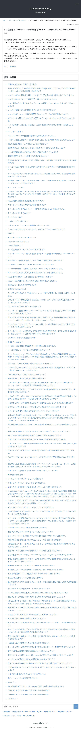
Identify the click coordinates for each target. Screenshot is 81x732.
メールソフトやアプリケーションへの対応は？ (25, 479)
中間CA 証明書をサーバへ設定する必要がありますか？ (28, 156)
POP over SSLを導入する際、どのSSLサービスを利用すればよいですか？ (36, 260)
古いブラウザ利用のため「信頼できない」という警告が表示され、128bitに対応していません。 (41, 294)
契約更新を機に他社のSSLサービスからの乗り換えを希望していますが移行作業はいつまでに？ (42, 426)
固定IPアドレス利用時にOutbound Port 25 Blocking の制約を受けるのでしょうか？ (40, 663)
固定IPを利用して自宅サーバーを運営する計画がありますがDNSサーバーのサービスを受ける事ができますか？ (41, 637)
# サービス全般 (30, 712)
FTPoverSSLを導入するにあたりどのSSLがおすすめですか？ (31, 264)
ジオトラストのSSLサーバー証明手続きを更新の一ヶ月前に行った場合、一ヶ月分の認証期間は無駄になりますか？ (42, 445)
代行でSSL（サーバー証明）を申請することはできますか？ (30, 363)
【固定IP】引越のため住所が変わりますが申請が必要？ (29, 690)
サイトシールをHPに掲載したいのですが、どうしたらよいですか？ (34, 411)
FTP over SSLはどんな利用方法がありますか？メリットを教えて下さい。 (36, 268)
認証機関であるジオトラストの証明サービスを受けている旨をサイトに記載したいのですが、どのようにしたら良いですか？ (41, 181)
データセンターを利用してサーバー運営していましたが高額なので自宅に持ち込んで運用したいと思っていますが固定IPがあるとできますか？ (41, 630)
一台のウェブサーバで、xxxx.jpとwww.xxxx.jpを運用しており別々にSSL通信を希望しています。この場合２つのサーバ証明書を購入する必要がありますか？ (42, 397)
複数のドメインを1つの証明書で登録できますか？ (27, 378)
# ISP (19, 716)
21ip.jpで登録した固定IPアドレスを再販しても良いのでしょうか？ (33, 614)
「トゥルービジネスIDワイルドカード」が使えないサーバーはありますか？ (36, 229)
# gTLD (39, 712)
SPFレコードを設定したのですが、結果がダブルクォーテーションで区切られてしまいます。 (41, 119)
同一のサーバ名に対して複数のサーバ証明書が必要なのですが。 (32, 346)
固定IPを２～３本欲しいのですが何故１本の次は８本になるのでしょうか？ (36, 596)
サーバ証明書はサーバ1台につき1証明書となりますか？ (29, 350)
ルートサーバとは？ (15, 131)
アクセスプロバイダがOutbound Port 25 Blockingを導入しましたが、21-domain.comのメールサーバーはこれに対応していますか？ (42, 89)
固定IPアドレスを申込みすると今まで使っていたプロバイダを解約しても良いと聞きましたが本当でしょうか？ (42, 609)
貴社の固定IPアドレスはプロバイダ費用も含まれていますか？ (31, 565)
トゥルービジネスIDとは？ (18, 221)
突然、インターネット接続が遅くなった (23, 678)
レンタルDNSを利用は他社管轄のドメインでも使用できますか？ (32, 110)
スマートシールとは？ (16, 187)
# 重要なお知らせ (17, 712)
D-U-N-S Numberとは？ (17, 289)
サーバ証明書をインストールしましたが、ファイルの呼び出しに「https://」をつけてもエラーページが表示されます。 (42, 512)
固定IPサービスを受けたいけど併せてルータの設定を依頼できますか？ (35, 550)
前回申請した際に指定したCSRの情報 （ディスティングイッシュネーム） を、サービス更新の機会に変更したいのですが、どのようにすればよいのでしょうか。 (42, 465)
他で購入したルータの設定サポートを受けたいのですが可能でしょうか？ (35, 569)
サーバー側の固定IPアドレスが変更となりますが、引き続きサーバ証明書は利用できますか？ (41, 168)
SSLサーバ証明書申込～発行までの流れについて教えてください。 (33, 281)
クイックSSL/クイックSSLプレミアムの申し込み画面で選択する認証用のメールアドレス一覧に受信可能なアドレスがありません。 (41, 369)
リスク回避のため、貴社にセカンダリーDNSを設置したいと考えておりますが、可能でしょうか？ (41, 104)
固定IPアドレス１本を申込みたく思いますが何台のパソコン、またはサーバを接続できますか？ (42, 624)
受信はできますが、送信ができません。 (23, 84)
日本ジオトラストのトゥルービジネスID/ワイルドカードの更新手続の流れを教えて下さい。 (41, 451)
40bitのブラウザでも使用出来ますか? (23, 337)
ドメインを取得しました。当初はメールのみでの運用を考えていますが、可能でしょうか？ (40, 126)
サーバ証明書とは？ (15, 245)
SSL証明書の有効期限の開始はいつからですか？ (27, 200)
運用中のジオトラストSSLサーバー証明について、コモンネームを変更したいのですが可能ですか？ (42, 161)
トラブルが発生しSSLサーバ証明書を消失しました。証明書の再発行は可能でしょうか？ (41, 140)
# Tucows (6, 716)
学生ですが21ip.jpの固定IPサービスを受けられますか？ (29, 588)
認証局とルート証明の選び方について (22, 285)
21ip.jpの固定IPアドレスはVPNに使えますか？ (25, 578)
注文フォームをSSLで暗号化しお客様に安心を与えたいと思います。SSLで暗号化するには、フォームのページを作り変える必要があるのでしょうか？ (41, 384)
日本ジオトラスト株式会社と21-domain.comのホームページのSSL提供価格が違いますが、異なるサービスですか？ (41, 301)
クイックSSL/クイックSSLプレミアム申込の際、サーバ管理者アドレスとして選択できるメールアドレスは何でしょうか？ (41, 325)
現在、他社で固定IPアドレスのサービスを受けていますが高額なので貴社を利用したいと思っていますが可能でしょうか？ (41, 560)
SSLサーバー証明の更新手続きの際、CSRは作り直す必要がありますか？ (36, 435)
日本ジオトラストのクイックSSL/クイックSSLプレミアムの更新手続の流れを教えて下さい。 (41, 458)
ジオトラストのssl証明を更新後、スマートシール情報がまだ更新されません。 (37, 439)
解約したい (12, 682)
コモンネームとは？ (15, 342)
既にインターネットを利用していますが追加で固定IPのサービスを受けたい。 (37, 535)
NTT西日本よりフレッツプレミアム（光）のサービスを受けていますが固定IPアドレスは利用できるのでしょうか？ (41, 545)
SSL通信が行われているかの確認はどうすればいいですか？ (30, 276)
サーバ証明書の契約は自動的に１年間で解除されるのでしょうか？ (33, 152)
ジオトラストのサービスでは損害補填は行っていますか (29, 225)
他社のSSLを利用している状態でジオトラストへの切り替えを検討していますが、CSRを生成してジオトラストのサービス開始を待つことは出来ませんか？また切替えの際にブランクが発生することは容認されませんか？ (42, 418)
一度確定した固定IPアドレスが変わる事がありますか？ (29, 643)
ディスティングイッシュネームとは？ (22, 237)
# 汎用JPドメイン (50, 712)
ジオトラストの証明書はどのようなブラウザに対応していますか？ (34, 470)
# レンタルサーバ (28, 716)
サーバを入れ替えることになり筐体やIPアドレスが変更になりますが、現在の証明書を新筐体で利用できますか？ (41, 175)
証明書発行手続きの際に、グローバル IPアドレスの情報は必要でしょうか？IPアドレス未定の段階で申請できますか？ (41, 390)
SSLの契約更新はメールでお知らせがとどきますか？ (28, 144)
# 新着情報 (6, 712)
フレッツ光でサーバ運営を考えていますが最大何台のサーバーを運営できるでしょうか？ (41, 647)
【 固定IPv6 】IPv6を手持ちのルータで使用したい (27, 674)
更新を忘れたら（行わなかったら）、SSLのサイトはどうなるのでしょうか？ (37, 148)
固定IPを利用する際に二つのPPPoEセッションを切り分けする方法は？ (35, 540)
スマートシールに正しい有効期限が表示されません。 (28, 527)
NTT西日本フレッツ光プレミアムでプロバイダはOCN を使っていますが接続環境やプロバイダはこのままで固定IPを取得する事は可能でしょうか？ (42, 602)
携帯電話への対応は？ (16, 474)
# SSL (6, 66)
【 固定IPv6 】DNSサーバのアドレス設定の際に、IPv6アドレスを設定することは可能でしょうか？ (42, 668)
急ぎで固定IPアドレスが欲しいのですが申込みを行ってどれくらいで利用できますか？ (40, 554)
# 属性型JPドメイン (64, 712)
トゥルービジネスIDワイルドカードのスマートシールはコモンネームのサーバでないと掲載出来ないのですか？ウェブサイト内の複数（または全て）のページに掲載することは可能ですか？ (41, 194)
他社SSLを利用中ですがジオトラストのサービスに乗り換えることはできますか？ (39, 431)
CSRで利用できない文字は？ (18, 241)
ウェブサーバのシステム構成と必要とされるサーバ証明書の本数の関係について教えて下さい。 (41, 255)
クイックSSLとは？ (15, 217)
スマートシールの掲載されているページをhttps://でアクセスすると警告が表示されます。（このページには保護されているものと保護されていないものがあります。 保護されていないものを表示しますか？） (42, 521)
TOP (4, 21)
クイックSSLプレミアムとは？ (19, 213)
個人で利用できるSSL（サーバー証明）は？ (24, 306)
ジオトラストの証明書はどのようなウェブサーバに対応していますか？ (35, 487)
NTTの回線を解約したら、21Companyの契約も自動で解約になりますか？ (36, 686)
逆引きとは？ (13, 698)
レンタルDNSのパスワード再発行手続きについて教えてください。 (33, 99)
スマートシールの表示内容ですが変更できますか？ (27, 205)
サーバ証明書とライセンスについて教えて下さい (26, 249)
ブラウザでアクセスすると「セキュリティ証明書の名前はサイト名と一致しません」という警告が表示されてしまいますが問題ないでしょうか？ (42, 502)
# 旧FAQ (13, 66)
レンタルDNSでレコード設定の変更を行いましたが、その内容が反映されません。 (39, 114)
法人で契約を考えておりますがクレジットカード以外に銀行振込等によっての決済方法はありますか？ (42, 583)
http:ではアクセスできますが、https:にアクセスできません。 (32, 507)
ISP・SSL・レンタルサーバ (17, 21)
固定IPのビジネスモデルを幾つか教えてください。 (27, 618)
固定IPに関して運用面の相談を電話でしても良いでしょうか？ (31, 651)
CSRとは (11, 233)
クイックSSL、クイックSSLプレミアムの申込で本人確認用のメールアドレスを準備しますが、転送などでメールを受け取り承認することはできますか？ (42, 332)
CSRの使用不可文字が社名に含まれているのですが (27, 374)
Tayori (40, 728)
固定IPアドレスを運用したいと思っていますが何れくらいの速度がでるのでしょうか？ (40, 655)
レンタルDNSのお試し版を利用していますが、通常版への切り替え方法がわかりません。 (41, 95)
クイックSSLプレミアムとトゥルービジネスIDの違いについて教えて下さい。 (37, 209)
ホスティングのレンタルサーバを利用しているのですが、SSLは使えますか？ (38, 407)
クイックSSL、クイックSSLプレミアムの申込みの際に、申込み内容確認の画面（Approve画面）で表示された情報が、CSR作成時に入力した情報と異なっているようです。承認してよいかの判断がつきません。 (42, 357)
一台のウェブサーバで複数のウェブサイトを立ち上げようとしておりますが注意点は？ (41, 403)
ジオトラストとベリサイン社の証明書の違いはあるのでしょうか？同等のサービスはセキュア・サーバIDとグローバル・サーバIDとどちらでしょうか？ (41, 318)
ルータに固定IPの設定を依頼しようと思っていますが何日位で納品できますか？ (38, 592)
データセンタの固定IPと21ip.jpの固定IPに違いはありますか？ (31, 659)
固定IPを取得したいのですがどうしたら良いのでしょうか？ (30, 531)
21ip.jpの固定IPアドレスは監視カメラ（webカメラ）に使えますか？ (34, 573)
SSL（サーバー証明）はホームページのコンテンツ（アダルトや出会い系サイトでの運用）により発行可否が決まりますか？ (42, 312)
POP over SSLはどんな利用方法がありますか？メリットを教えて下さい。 (36, 272)
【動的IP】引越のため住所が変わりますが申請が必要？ (29, 694)
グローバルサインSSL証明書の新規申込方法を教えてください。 (32, 135)
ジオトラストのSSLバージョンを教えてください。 (27, 483)
